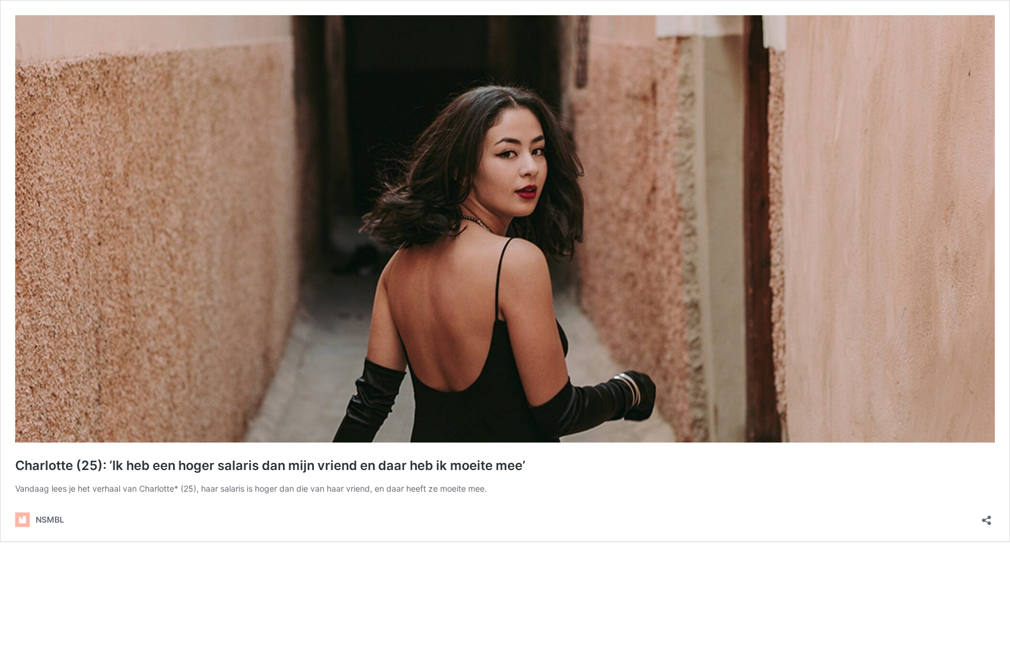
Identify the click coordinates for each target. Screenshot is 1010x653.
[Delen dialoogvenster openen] (986, 516)
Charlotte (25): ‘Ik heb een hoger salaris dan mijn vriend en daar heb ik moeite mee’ (270, 465)
